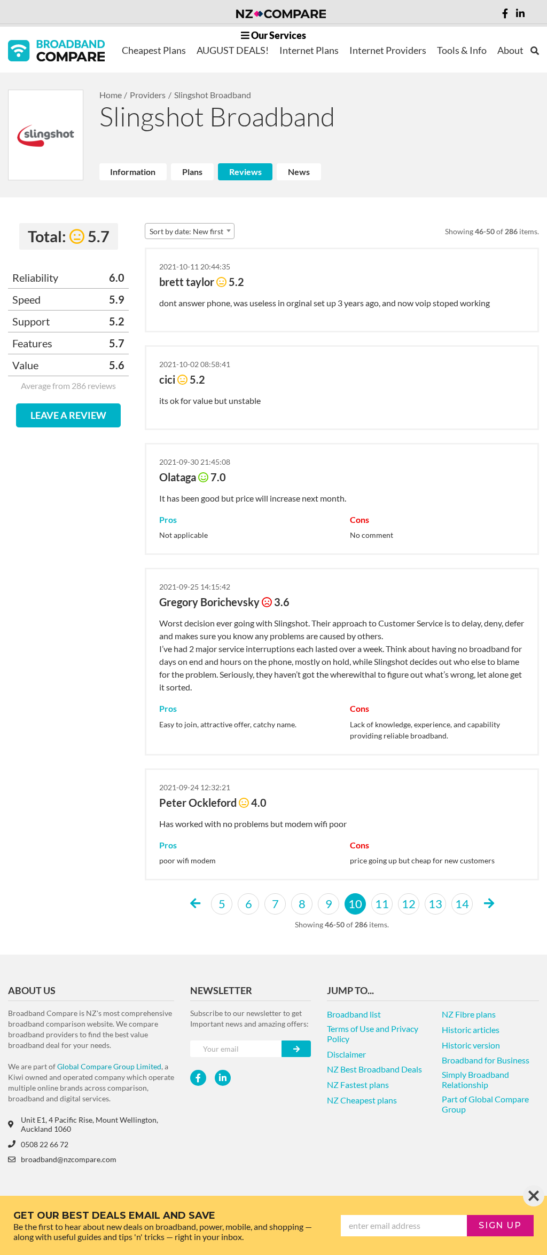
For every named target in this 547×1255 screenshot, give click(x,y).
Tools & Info (462, 50)
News (299, 171)
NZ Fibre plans (469, 1014)
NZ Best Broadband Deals (374, 1069)
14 (462, 903)
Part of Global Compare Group (485, 1104)
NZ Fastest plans (358, 1084)
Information (132, 171)
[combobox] (190, 231)
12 (409, 903)
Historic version (471, 1045)
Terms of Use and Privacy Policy (372, 1033)
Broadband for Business (485, 1060)
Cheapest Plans (154, 50)
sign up (500, 1225)
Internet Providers (387, 50)
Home (110, 95)
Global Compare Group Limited (109, 1066)
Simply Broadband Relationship (475, 1079)
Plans (192, 171)
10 (355, 903)
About (510, 50)
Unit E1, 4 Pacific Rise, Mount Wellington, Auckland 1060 (89, 1124)
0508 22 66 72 (44, 1144)
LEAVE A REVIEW (68, 415)
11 (382, 903)
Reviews (245, 171)
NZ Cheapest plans (362, 1100)
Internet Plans (309, 50)
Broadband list (354, 1014)
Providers (148, 95)
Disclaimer (346, 1054)
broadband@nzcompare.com (68, 1159)
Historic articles (470, 1029)
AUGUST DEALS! (233, 50)
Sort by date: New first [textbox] (186, 231)
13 (435, 903)
